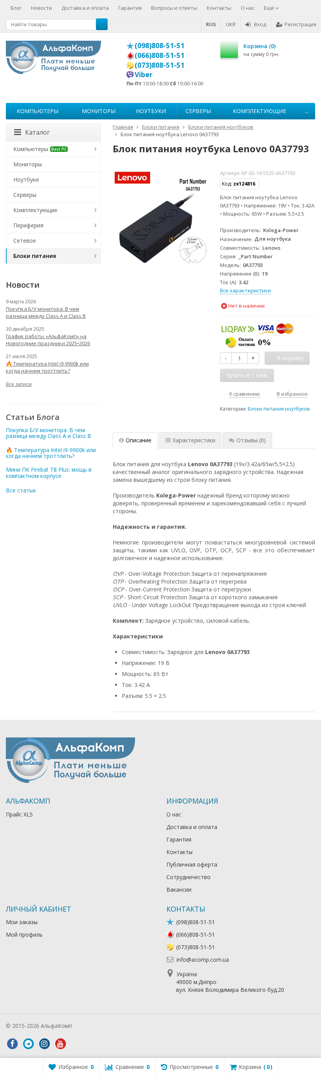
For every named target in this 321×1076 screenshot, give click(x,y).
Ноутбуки (151, 111)
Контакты (219, 7)
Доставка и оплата (85, 7)
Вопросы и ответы (174, 7)
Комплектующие (259, 111)
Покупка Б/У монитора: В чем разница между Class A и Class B (46, 312)
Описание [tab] (138, 440)
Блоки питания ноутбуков (279, 409)
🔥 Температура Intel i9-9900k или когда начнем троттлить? (47, 367)
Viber (144, 74)
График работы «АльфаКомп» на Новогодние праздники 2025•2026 (48, 340)
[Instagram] (44, 1044)
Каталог (37, 132)
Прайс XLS (19, 814)
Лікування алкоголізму (103, 1025)
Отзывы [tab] (251, 440)
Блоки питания (34, 256)
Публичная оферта (191, 864)
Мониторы (98, 111)
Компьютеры (37, 111)
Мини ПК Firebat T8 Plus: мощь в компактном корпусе (49, 472)
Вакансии (178, 889)
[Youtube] (60, 1044)
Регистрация (300, 24)
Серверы (198, 111)
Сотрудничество (188, 877)
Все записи (19, 384)
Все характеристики (245, 290)
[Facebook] (12, 1044)
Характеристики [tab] (194, 440)
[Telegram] (28, 1044)
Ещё (269, 7)
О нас (247, 7)
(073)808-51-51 (159, 65)
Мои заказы (22, 922)
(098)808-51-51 (159, 45)
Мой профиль (24, 934)
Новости (41, 7)
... (306, 111)
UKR (231, 24)
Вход (260, 24)
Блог (16, 7)
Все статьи (21, 490)
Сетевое (24, 240)
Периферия (28, 225)
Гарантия (130, 7)
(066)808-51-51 (159, 55)
